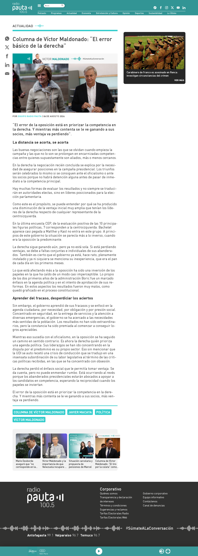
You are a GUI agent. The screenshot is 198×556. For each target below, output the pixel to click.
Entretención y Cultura (107, 13)
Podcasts (42, 13)
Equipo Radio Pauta (30, 116)
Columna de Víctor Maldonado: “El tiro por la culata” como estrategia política (106, 463)
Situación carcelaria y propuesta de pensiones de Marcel (80, 463)
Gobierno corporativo (155, 493)
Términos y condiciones (113, 505)
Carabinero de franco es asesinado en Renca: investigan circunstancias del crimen (152, 74)
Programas (56, 13)
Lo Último (171, 13)
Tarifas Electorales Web (113, 517)
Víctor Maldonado (29, 420)
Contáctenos (150, 501)
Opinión (126, 13)
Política (103, 412)
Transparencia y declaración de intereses (116, 499)
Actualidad (72, 13)
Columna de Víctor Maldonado (39, 412)
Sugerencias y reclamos (113, 509)
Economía (86, 13)
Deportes (139, 13)
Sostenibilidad (155, 13)
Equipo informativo (153, 497)
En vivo (42, 550)
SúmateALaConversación (149, 528)
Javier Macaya (80, 412)
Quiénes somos (109, 493)
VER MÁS (179, 80)
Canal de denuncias (154, 505)
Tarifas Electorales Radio (114, 513)
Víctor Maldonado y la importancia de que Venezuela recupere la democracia (54, 463)
